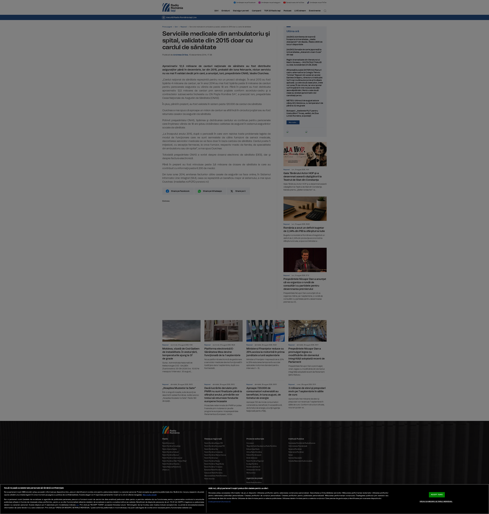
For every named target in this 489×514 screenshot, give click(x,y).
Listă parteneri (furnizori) (219, 502)
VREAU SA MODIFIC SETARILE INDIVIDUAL (436, 501)
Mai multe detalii (150, 495)
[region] (244, 499)
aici (77, 505)
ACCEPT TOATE (437, 495)
